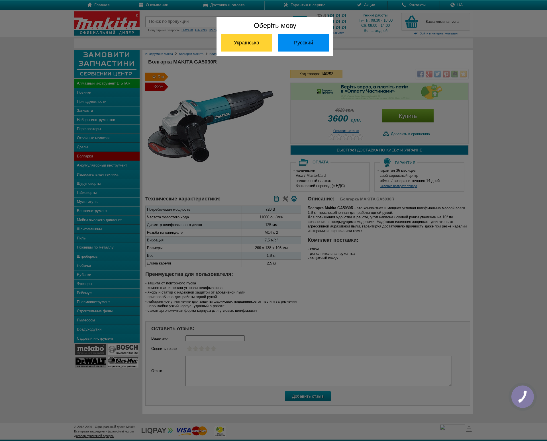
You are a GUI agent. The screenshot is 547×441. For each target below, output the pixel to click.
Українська (246, 43)
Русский (303, 43)
